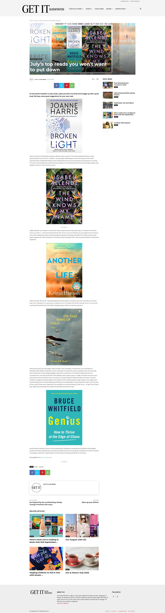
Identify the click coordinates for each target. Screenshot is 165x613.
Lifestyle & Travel (75, 9)
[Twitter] (61, 85)
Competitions (120, 9)
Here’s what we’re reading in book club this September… (44, 540)
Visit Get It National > (63, 603)
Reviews (39, 59)
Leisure (108, 9)
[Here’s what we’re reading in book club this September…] (46, 525)
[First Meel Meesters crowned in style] (108, 85)
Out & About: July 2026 (77, 573)
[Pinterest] (66, 85)
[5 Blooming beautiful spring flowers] (108, 95)
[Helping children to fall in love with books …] (46, 558)
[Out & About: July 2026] (82, 558)
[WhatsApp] (72, 85)
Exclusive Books (46, 457)
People (88, 9)
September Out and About (124, 103)
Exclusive (41, 466)
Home (31, 20)
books (36, 466)
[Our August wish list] (82, 525)
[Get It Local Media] (32, 79)
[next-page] (107, 131)
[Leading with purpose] (108, 125)
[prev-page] (104, 131)
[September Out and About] (108, 105)
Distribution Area (125, 1)
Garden (116, 97)
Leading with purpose (122, 123)
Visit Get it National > (135, 1)
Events (67, 569)
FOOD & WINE (99, 9)
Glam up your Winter (90, 502)
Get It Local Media (40, 79)
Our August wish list (75, 539)
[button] (141, 9)
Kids (31, 569)
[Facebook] (56, 85)
